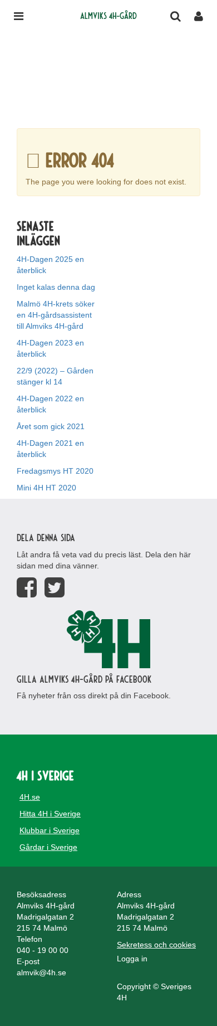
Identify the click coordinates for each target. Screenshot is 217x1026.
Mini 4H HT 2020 (46, 487)
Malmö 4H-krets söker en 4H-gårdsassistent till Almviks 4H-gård (56, 314)
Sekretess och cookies (156, 944)
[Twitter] (55, 588)
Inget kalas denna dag (56, 287)
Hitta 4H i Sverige (50, 813)
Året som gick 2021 (51, 426)
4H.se (29, 796)
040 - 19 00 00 (42, 950)
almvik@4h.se (41, 972)
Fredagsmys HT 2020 (55, 470)
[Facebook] (27, 588)
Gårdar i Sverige (48, 847)
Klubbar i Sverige (49, 830)
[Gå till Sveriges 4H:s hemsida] (108, 639)
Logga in (132, 958)
